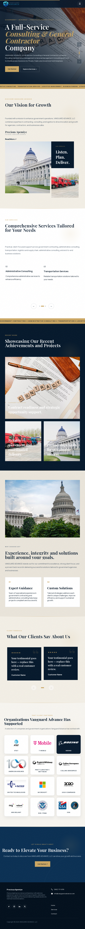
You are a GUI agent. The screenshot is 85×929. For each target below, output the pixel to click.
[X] (25, 906)
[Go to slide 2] (43, 306)
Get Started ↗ (43, 864)
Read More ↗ (10, 139)
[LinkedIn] (19, 906)
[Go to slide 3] (45, 306)
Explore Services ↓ (30, 69)
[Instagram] (14, 906)
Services (54, 910)
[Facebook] (9, 906)
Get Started (12, 69)
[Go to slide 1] (40, 306)
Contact (54, 914)
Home (53, 905)
